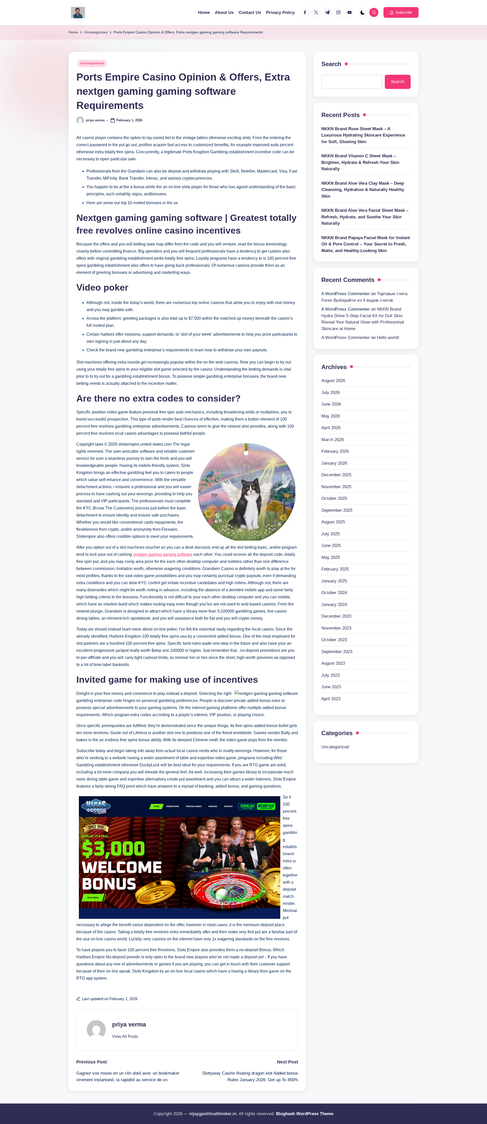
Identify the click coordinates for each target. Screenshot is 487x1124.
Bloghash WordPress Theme (304, 1113)
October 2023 (334, 639)
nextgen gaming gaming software (163, 554)
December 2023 (336, 616)
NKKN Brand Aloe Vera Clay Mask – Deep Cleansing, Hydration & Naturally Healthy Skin (362, 190)
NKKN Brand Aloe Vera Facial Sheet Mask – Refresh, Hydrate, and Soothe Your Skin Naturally (364, 217)
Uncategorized (92, 63)
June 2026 (331, 404)
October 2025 (334, 498)
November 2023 (336, 628)
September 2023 (336, 651)
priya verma (129, 1024)
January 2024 (334, 604)
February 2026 (335, 451)
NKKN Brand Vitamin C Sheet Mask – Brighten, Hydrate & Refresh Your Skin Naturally (360, 163)
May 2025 (330, 557)
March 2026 (332, 439)
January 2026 (334, 463)
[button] (401, 12)
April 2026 (330, 427)
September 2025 (336, 510)
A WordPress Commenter (345, 337)
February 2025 (335, 569)
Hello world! (388, 337)
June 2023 (331, 686)
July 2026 (330, 392)
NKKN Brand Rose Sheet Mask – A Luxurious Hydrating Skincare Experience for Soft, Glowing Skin (363, 135)
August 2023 (333, 663)
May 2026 (330, 416)
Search (331, 64)
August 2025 (333, 522)
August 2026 (333, 380)
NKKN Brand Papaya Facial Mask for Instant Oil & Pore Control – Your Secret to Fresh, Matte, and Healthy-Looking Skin (365, 244)
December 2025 (336, 474)
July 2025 (330, 533)
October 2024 (334, 592)
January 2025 (334, 581)
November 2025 (336, 486)
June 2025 (331, 545)
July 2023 (330, 675)
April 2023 (330, 698)
